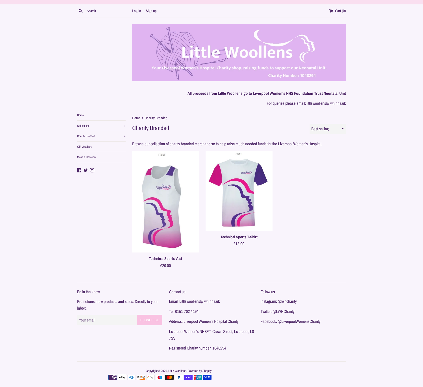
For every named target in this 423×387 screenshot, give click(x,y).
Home (80, 115)
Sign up (151, 10)
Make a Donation (86, 157)
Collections (101, 126)
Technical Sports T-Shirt (239, 236)
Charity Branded (101, 136)
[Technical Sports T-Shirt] (239, 191)
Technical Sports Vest (165, 258)
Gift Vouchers (84, 147)
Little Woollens (177, 370)
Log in (136, 10)
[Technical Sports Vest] (165, 201)
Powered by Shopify (199, 370)
